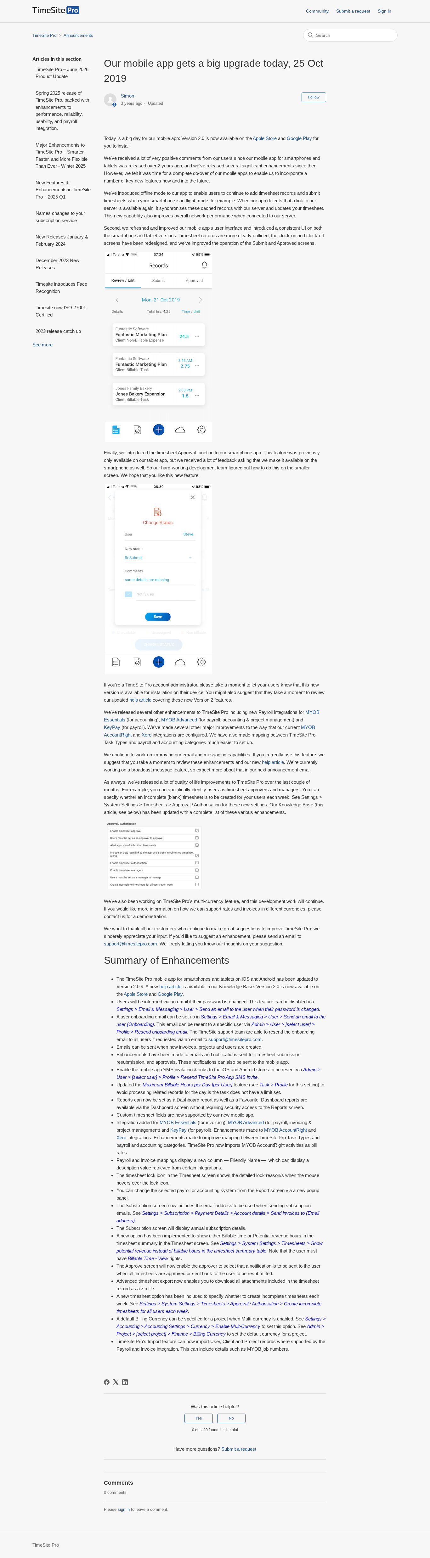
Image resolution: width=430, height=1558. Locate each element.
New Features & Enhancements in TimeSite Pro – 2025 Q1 (63, 189)
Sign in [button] (384, 11)
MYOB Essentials (178, 1122)
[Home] (55, 12)
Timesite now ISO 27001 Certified (61, 311)
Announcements (78, 35)
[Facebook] (107, 1382)
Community (317, 11)
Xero (146, 734)
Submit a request (353, 11)
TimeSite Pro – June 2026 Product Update (62, 73)
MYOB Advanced (179, 719)
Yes (198, 1418)
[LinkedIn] (125, 1382)
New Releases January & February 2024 (62, 240)
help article (140, 700)
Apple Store (265, 138)
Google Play (299, 138)
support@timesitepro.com (130, 943)
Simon (127, 95)
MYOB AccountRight (285, 1130)
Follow (314, 97)
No (231, 1418)
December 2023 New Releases (57, 264)
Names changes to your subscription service (60, 216)
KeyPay (112, 727)
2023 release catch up (58, 331)
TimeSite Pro (44, 35)
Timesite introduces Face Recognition (61, 287)
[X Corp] (116, 1382)
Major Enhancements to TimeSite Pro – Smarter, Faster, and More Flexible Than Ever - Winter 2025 (62, 155)
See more (42, 344)
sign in (124, 1509)
